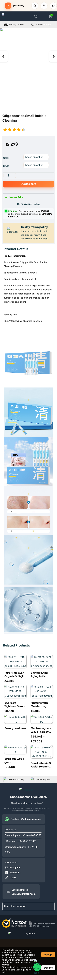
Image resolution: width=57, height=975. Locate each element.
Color (6, 157)
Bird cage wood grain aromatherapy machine (14, 761)
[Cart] (53, 5)
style (6, 165)
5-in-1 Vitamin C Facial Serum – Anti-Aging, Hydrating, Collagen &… (41, 765)
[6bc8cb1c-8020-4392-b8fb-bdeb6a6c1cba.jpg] (28, 56)
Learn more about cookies (16, 963)
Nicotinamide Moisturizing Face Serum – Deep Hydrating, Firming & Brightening (41, 705)
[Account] (44, 5)
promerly (17, 5)
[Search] (34, 5)
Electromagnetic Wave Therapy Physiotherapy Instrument (41, 730)
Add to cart (28, 184)
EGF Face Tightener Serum (14, 704)
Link (4, 972)
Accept (48, 954)
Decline (48, 967)
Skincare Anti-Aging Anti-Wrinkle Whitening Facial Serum (41, 675)
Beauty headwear (15, 728)
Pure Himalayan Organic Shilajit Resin (14, 675)
